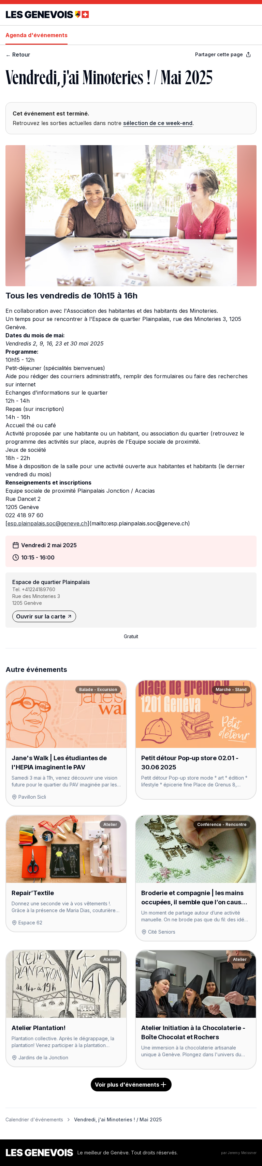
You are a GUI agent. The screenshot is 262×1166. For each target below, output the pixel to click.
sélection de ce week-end (157, 123)
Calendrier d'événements (34, 1119)
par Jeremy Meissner (239, 1153)
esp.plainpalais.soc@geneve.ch (47, 523)
